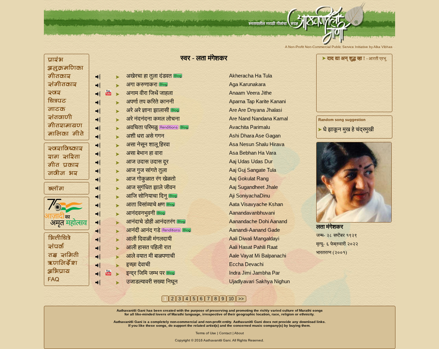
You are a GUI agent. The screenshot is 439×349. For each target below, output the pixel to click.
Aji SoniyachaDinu (249, 195)
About (239, 333)
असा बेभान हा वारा (144, 153)
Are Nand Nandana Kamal (258, 118)
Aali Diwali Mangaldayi (254, 238)
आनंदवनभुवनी (140, 213)
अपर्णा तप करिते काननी (150, 101)
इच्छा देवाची (138, 264)
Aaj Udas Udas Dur (251, 161)
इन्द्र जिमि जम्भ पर (145, 273)
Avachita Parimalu (249, 127)
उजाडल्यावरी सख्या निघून (152, 281)
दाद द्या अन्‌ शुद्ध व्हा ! (345, 58)
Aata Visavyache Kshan (256, 204)
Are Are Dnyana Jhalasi (255, 110)
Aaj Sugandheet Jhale (253, 187)
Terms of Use (205, 333)
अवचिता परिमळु (142, 127)
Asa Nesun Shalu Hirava (256, 144)
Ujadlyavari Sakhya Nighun (259, 281)
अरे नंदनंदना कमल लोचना (153, 119)
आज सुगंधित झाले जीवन (151, 187)
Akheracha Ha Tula (250, 76)
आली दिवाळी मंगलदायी (149, 239)
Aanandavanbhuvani (252, 213)
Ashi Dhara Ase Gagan (255, 136)
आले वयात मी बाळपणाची (150, 256)
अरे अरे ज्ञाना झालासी (147, 110)
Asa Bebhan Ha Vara (252, 153)
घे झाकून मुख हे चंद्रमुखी (348, 129)
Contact (225, 333)
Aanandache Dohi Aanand (258, 221)
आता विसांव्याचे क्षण (145, 204)
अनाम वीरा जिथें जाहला (149, 93)
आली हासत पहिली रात (148, 247)
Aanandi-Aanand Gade (254, 230)
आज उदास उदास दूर (147, 161)
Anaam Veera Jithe (250, 93)
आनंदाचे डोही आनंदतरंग (150, 221)
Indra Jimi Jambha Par (254, 273)
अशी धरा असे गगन (145, 136)
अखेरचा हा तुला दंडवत (149, 76)
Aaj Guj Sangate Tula (252, 170)
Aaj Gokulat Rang (249, 178)
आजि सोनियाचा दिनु (146, 196)
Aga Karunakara (247, 84)
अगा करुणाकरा (141, 84)
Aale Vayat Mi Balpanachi (257, 255)
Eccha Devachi (246, 264)
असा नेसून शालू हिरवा (148, 144)
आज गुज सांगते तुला (146, 170)
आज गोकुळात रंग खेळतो (151, 179)
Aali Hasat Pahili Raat (253, 247)
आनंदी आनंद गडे (143, 230)
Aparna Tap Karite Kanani (257, 101)
